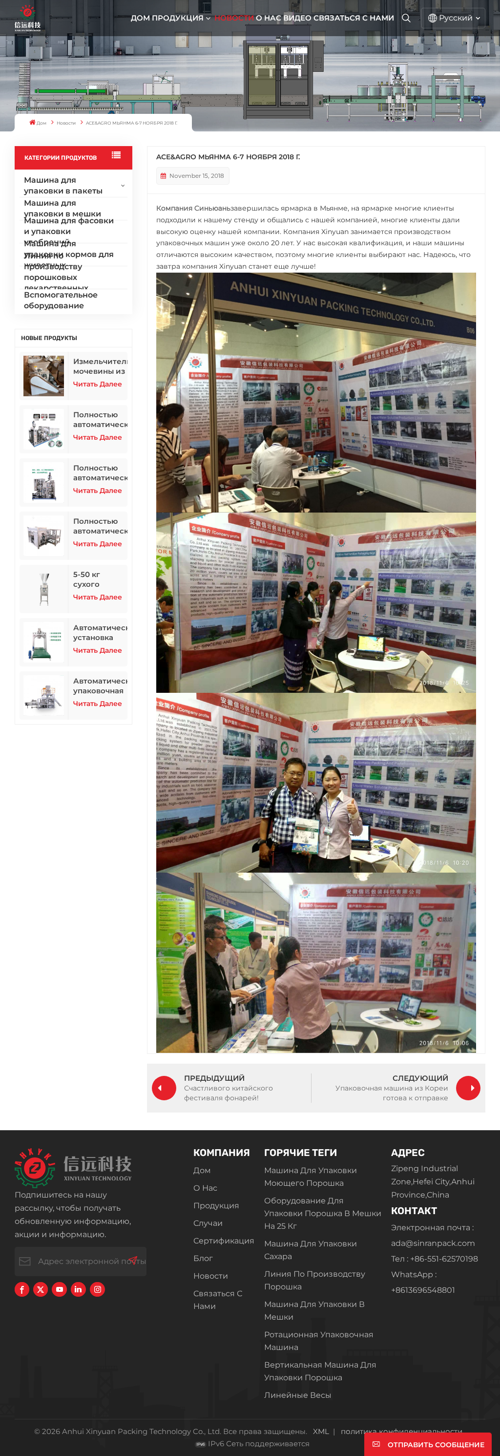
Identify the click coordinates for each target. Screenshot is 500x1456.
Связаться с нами (353, 17)
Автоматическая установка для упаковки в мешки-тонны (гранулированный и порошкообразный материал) (100, 632)
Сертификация (223, 1240)
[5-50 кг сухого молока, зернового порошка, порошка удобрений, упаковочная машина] (44, 589)
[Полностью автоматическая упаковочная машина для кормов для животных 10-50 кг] (44, 536)
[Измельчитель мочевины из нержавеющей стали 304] (44, 376)
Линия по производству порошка (314, 1280)
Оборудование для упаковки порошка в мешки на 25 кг (322, 1213)
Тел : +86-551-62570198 (434, 1258)
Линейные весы (298, 1395)
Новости (234, 17)
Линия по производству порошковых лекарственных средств (56, 277)
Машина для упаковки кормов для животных (69, 254)
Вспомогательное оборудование (61, 300)
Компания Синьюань (193, 208)
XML (321, 1431)
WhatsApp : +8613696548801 (423, 1282)
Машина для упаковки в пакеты (63, 185)
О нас (268, 17)
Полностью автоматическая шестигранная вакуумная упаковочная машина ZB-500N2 (100, 419)
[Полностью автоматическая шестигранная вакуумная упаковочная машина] (44, 482)
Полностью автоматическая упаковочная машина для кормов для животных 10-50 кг (100, 526)
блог (203, 1258)
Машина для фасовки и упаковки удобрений (69, 231)
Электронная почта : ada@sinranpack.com (433, 1235)
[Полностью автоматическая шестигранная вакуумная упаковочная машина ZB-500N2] (44, 429)
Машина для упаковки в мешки (62, 208)
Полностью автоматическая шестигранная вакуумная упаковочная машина (100, 473)
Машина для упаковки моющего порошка (310, 1177)
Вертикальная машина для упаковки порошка (320, 1371)
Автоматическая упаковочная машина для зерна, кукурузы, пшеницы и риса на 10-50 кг (100, 686)
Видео (297, 17)
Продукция (178, 17)
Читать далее (97, 384)
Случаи (208, 1223)
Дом (140, 17)
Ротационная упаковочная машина (319, 1341)
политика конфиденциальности (401, 1431)
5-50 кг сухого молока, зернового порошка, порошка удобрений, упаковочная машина (98, 579)
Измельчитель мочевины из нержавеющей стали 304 (100, 366)
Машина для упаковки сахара (310, 1250)
